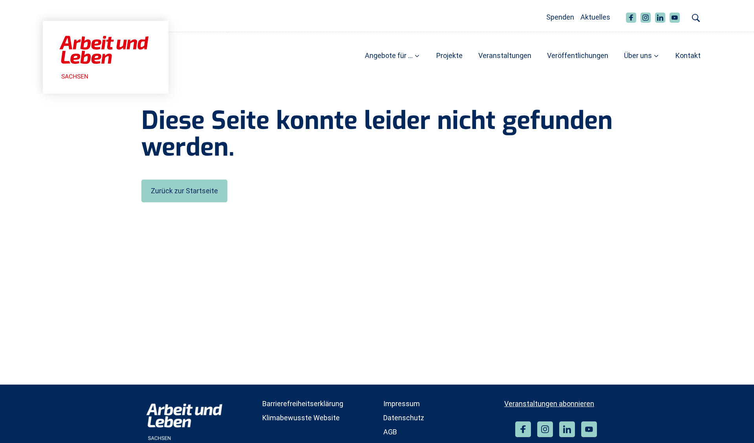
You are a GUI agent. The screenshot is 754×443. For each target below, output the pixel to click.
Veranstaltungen (504, 55)
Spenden (560, 17)
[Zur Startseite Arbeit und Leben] (105, 57)
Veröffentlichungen (577, 55)
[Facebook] (523, 429)
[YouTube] (589, 429)
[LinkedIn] (567, 429)
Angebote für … (389, 55)
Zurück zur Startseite (184, 191)
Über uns (638, 55)
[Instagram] (545, 429)
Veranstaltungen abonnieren (549, 403)
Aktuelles (595, 17)
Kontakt (688, 55)
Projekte (449, 55)
